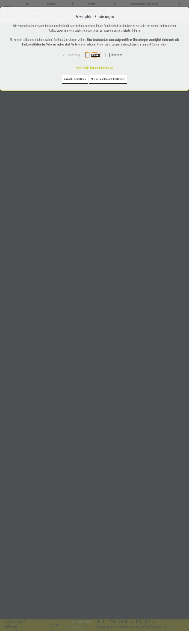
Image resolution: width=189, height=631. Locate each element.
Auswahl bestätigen (75, 79)
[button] (95, 68)
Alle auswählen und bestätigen (108, 79)
